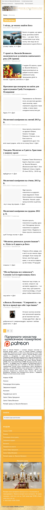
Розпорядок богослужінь (11, 384)
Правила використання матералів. (24, 494)
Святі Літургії (11, 352)
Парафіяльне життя (10, 394)
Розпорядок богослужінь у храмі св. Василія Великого (23, 354)
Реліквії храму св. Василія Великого (15, 404)
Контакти (6, 390)
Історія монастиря (27, 1)
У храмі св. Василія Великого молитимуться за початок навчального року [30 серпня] (21, 56)
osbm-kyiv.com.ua (15, 496)
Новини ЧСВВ (8, 377)
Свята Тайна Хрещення (11, 397)
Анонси (5, 381)
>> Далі (18, 46)
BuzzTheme (20, 506)
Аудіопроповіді (19, 3)
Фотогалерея (29, 3)
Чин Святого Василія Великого (11, 1)
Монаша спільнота (7, 3)
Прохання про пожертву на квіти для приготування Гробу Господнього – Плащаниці (21, 89)
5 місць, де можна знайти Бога (17, 25)
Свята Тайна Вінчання (11, 400)
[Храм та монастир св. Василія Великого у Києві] (22, 9)
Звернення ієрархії (9, 387)
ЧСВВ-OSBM (15, 500)
